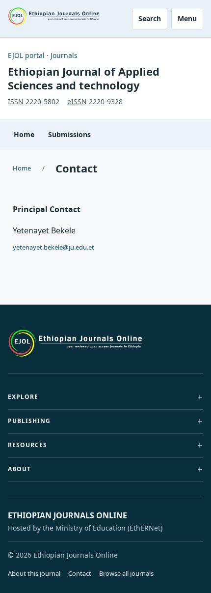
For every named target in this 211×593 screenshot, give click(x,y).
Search (149, 18)
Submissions (69, 134)
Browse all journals (126, 573)
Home (24, 134)
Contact (79, 573)
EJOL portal (26, 55)
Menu (187, 18)
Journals (64, 55)
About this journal (34, 573)
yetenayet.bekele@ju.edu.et (53, 247)
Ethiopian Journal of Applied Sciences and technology (83, 78)
